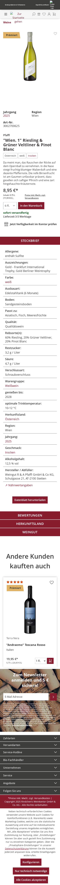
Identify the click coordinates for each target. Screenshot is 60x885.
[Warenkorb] (54, 14)
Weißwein (11, 386)
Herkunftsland (30, 524)
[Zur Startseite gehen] (18, 17)
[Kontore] (38, 14)
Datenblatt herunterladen (30, 500)
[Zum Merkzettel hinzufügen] (55, 33)
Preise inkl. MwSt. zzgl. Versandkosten (35, 196)
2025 (6, 115)
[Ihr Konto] (49, 14)
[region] (30, 608)
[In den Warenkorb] (50, 661)
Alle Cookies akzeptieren (31, 880)
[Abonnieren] (53, 696)
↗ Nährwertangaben (19, 485)
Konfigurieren (31, 862)
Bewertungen (30, 515)
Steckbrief (30, 240)
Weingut (29, 532)
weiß (8, 282)
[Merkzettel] (44, 14)
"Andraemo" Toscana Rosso (25, 645)
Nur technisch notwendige (31, 871)
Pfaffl (6, 135)
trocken (10, 452)
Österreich (12, 419)
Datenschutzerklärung (22, 725)
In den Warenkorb (31, 205)
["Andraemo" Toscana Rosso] (30, 609)
